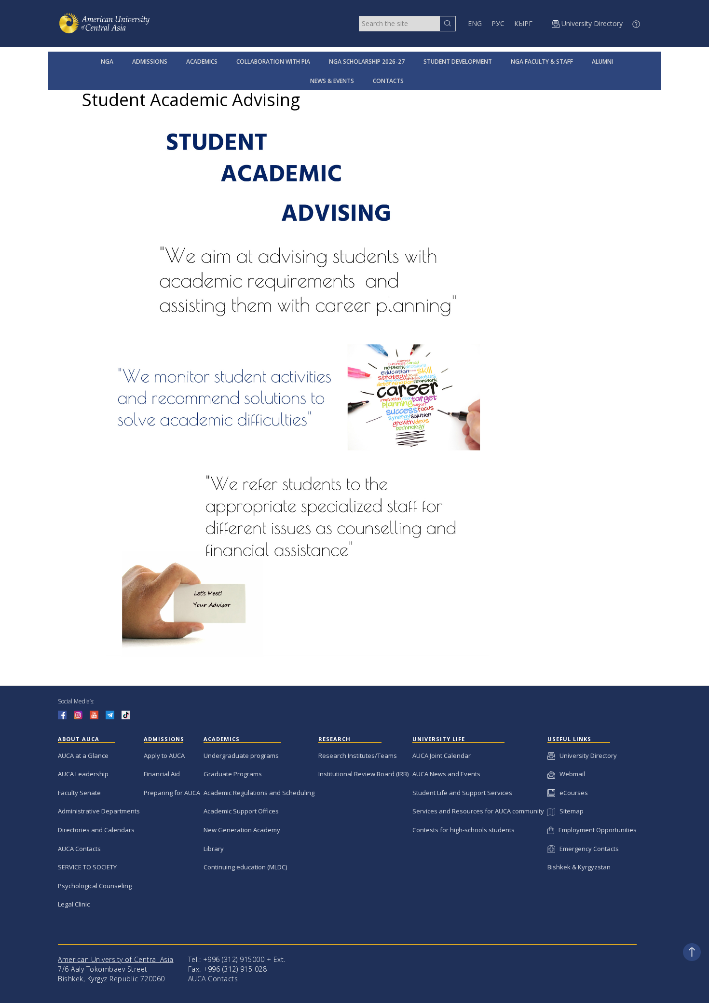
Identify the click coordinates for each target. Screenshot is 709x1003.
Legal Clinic (74, 904)
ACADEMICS (202, 61)
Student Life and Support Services (462, 792)
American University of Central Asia (116, 959)
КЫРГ (523, 23)
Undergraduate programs (241, 755)
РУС (497, 23)
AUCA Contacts (79, 848)
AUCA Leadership (83, 773)
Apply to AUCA (164, 755)
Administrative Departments (99, 811)
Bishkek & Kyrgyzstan (579, 867)
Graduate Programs (233, 773)
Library (214, 848)
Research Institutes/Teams (357, 755)
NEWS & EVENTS (332, 81)
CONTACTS (388, 81)
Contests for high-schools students (463, 829)
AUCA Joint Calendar (441, 755)
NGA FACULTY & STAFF (542, 61)
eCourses (571, 792)
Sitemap (569, 811)
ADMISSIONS (149, 61)
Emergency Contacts (587, 848)
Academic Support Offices (241, 811)
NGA (107, 61)
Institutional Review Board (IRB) (363, 773)
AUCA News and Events (446, 773)
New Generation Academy (242, 829)
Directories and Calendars (96, 829)
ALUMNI (602, 61)
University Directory (586, 755)
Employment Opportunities (595, 829)
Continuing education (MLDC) (245, 867)
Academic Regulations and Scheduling (259, 792)
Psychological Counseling (95, 885)
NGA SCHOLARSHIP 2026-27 (367, 61)
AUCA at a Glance (83, 755)
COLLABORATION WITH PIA (273, 61)
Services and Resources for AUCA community (478, 811)
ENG (475, 23)
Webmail (570, 773)
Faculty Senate (79, 792)
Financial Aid (162, 773)
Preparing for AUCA (172, 792)
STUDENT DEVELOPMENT (457, 61)
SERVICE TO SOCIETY (87, 867)
